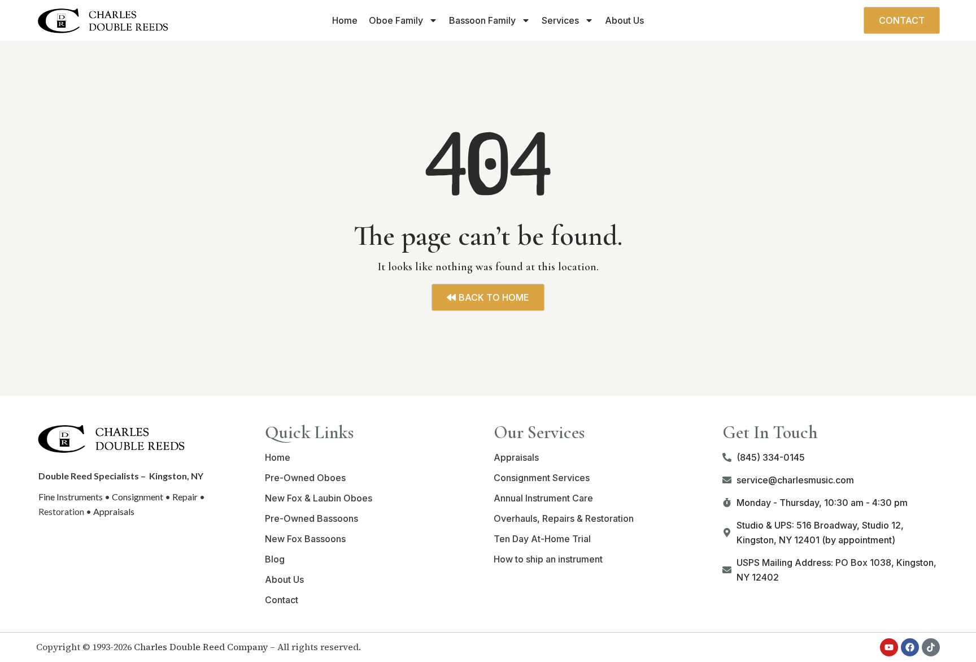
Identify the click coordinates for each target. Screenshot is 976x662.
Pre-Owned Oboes (305, 477)
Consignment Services (542, 477)
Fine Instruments (70, 496)
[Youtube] (889, 647)
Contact (281, 599)
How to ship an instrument (548, 559)
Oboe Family (396, 20)
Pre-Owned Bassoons (311, 518)
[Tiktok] (931, 647)
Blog (275, 559)
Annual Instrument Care (543, 498)
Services (560, 20)
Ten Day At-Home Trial (542, 538)
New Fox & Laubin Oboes (318, 498)
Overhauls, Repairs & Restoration (564, 518)
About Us (624, 20)
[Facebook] (910, 647)
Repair (185, 496)
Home (345, 20)
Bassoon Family (482, 20)
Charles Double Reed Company (201, 647)
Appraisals (113, 511)
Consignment (137, 496)
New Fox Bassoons (305, 538)
